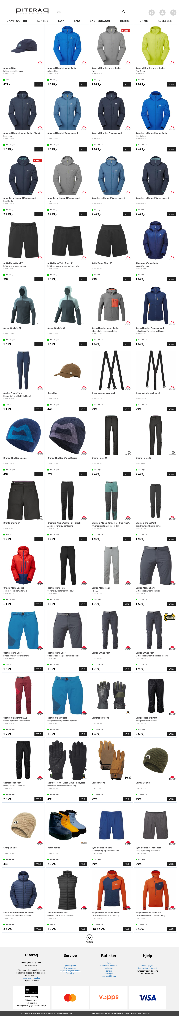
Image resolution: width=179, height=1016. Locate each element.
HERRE (125, 20)
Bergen (109, 971)
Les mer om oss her (31, 978)
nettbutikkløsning (118, 1013)
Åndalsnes (108, 968)
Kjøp (127, 604)
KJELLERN (165, 20)
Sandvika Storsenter (108, 966)
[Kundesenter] (151, 12)
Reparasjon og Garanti (147, 968)
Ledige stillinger (109, 976)
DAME (144, 20)
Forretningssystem (100, 1013)
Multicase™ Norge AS (141, 1013)
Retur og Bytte (147, 966)
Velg (38, 84)
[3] (89, 937)
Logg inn (162, 13)
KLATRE (42, 20)
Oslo (109, 963)
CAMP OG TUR (17, 20)
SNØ (77, 20)
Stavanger (108, 973)
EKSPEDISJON (100, 20)
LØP (61, 20)
